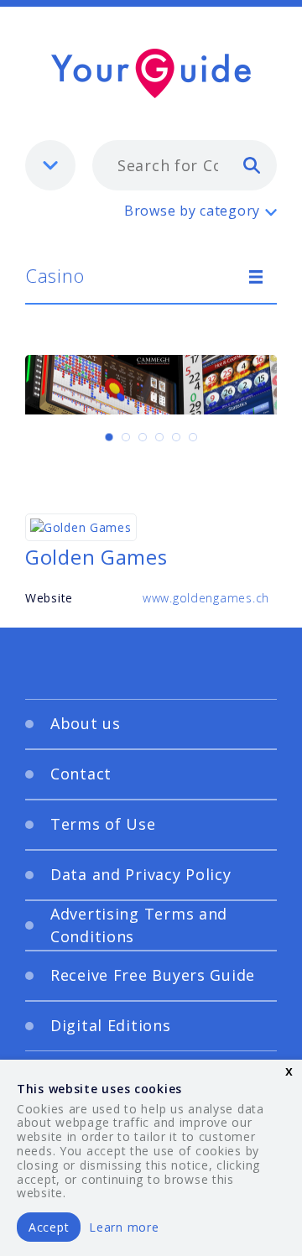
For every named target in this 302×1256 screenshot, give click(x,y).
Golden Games (96, 557)
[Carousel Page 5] (176, 437)
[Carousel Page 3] (142, 437)
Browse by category (192, 210)
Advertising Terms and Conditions (138, 925)
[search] (251, 164)
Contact (81, 774)
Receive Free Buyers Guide (152, 975)
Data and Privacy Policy (141, 874)
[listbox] (50, 165)
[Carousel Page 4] (159, 437)
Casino (54, 275)
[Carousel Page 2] (126, 437)
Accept (49, 1227)
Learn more (124, 1227)
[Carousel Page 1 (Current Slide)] (109, 437)
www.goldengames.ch (206, 598)
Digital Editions (110, 1025)
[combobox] (184, 165)
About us (85, 723)
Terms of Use (103, 824)
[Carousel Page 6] (193, 437)
